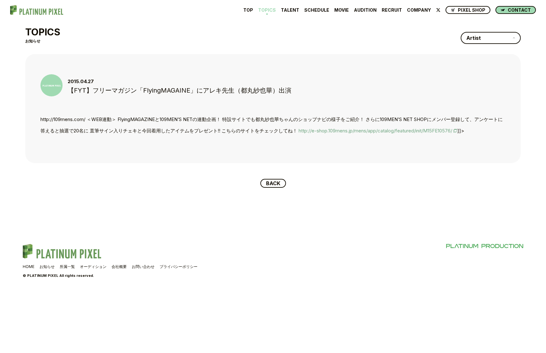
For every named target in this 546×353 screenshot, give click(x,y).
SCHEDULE (316, 10)
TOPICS (267, 10)
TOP (248, 10)
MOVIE (341, 10)
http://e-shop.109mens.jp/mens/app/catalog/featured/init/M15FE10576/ (375, 131)
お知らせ (47, 266)
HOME (28, 266)
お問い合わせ (143, 266)
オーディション (93, 266)
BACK (273, 183)
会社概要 (119, 266)
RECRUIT (392, 10)
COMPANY (419, 10)
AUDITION (365, 10)
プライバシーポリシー (178, 266)
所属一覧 (67, 266)
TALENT (290, 10)
